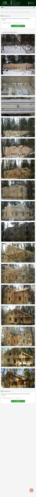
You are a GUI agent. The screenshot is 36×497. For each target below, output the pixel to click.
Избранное (32, 2)
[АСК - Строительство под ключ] (5, 2)
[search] (33, 7)
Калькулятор (32, 3)
